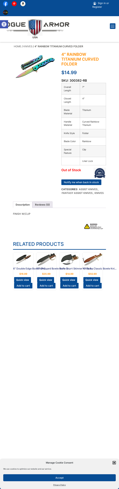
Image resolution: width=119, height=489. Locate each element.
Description (23, 204)
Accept (59, 477)
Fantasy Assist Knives (77, 193)
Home (17, 46)
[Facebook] (5, 3)
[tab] (22, 204)
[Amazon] (22, 3)
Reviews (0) (42, 204)
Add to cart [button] (23, 285)
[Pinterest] (14, 3)
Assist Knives (88, 189)
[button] (4, 24)
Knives (27, 46)
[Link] (5, 12)
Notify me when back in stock (81, 182)
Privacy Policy (59, 485)
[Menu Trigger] (112, 26)
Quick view (22, 279)
